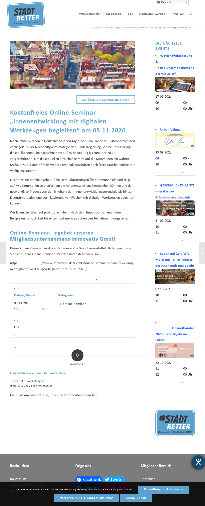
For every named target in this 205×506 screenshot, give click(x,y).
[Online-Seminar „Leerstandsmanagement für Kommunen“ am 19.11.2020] (3, 253)
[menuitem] (89, 14)
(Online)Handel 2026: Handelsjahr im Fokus (174, 334)
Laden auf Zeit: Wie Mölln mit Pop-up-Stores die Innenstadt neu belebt (174, 260)
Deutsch (165, 2)
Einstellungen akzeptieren (163, 489)
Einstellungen (136, 498)
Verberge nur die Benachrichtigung (86, 498)
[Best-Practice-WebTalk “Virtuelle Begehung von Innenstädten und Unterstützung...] (202, 253)
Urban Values (170, 130)
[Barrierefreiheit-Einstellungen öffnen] (198, 462)
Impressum (18, 479)
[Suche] (191, 14)
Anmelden (148, 479)
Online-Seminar (74, 304)
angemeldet (32, 395)
